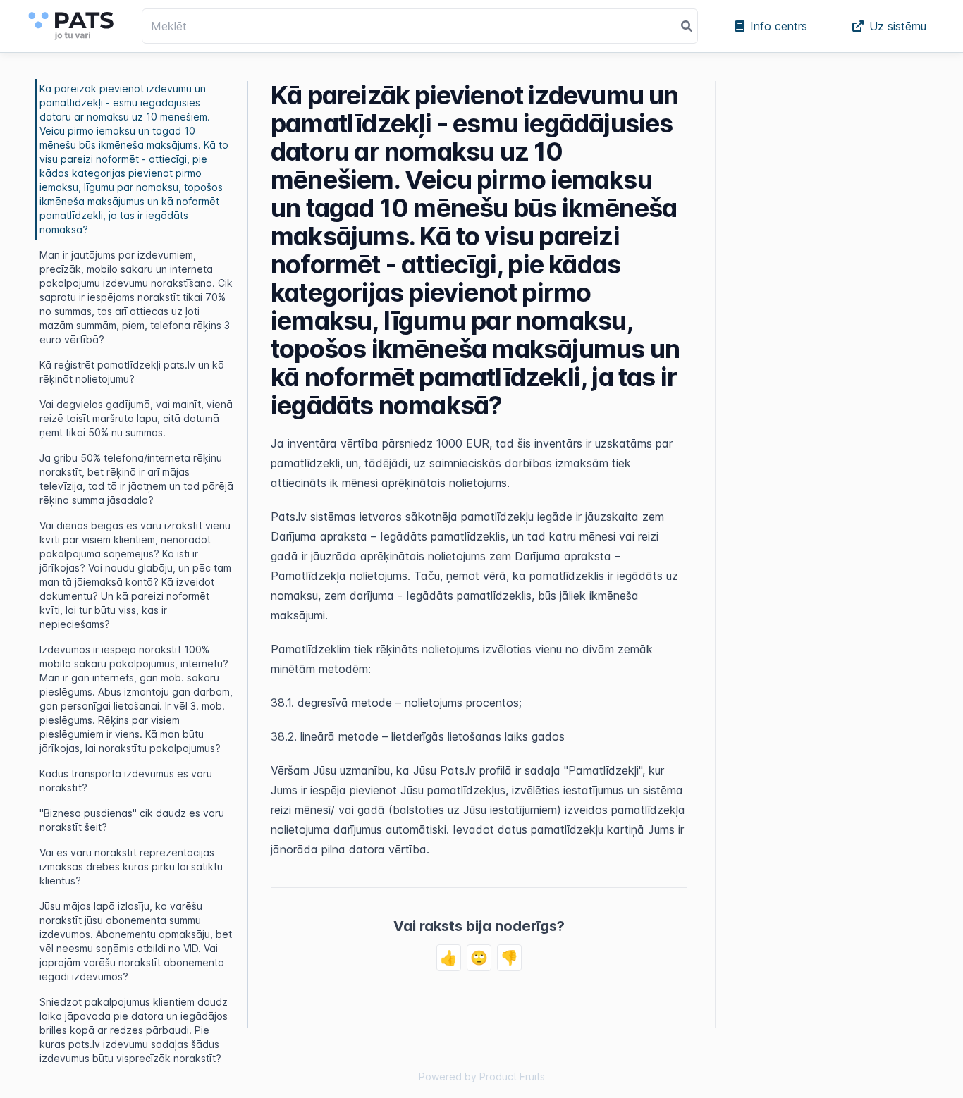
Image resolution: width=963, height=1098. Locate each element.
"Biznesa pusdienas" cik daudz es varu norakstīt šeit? (131, 820)
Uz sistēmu (897, 26)
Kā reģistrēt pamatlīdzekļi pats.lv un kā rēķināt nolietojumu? (131, 372)
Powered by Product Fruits (482, 1076)
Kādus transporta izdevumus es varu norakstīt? (125, 780)
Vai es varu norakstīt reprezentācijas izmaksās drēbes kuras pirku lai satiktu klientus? (131, 866)
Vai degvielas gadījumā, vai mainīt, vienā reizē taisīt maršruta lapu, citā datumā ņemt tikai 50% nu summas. (136, 418)
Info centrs (778, 26)
